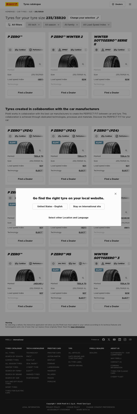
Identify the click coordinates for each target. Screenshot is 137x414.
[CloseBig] (115, 193)
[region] (68, 208)
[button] (50, 206)
